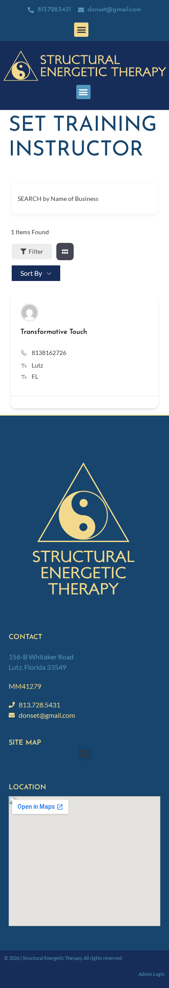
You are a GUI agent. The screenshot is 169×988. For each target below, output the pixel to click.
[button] (81, 30)
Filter (36, 251)
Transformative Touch (53, 332)
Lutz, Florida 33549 (37, 667)
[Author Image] (29, 313)
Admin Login (152, 974)
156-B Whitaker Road (41, 656)
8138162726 (49, 352)
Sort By (31, 273)
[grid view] (65, 251)
